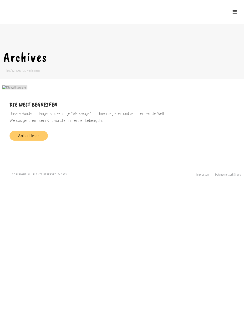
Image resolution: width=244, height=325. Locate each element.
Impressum (202, 174)
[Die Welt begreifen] (89, 87)
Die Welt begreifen (33, 104)
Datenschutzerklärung (228, 174)
